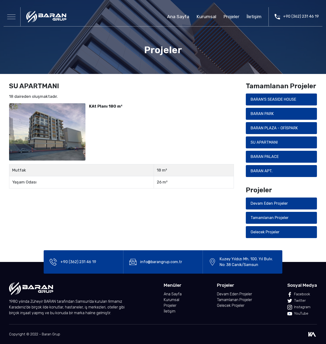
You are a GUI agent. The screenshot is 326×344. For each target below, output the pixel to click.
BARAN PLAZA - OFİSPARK (274, 128)
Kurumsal (206, 16)
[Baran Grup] (46, 17)
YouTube (301, 313)
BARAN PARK (262, 113)
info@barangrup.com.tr (161, 262)
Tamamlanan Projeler (270, 217)
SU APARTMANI (264, 142)
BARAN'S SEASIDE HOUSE (273, 99)
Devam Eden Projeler (269, 203)
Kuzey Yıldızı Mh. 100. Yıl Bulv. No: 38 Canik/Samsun (246, 262)
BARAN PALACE (265, 156)
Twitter (300, 300)
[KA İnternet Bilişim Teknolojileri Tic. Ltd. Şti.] (312, 334)
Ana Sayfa (178, 16)
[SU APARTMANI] (47, 131)
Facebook (302, 294)
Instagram (302, 307)
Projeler (231, 16)
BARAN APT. (262, 171)
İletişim (254, 16)
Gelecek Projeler (265, 232)
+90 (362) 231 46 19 (300, 16)
